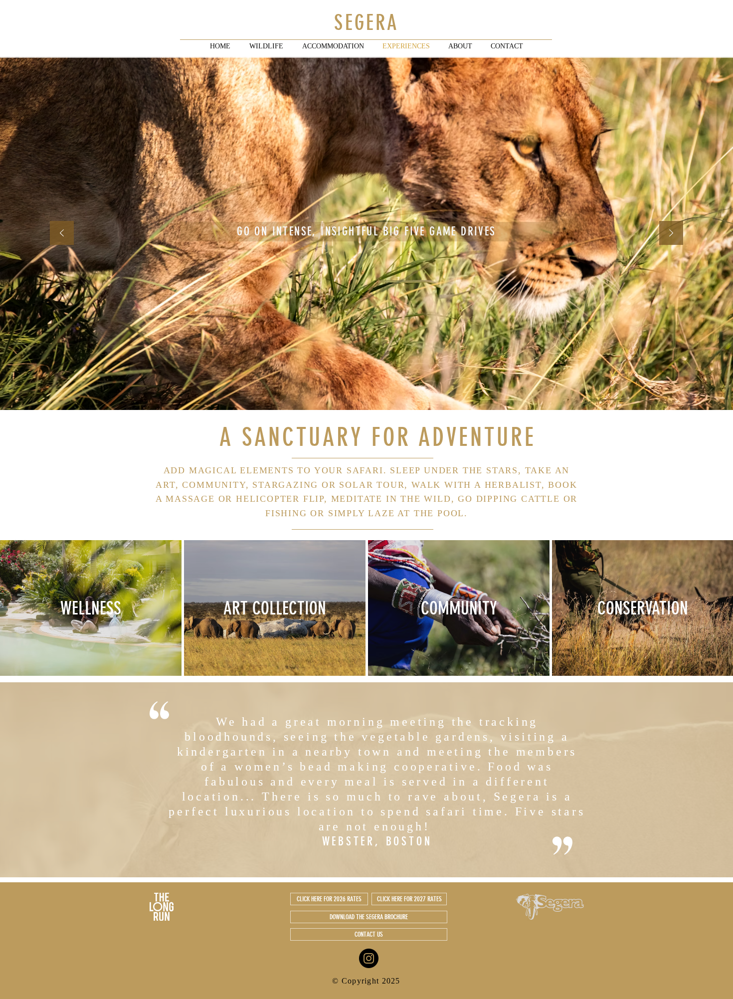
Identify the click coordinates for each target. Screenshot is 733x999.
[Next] (671, 233)
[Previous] (62, 233)
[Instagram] (368, 958)
